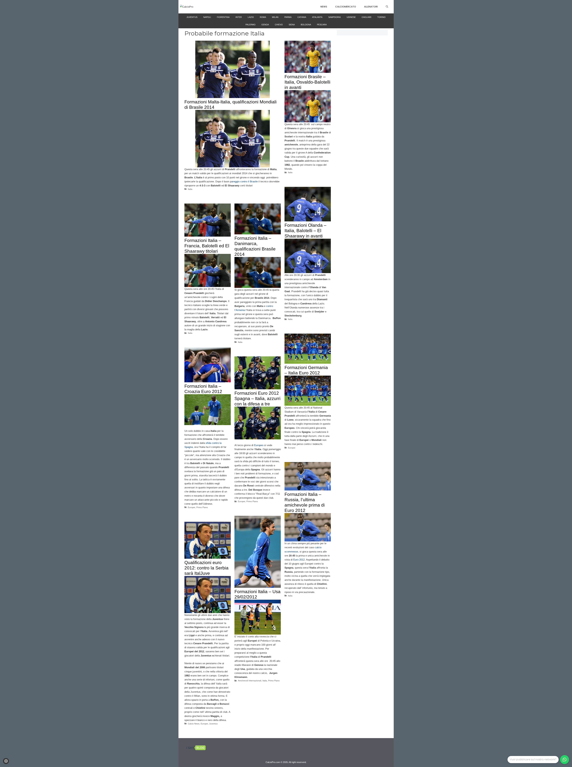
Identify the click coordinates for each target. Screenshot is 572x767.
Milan (275, 17)
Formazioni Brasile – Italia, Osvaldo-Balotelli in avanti (307, 82)
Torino (381, 17)
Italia (190, 189)
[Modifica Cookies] (6, 761)
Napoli (207, 17)
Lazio (251, 17)
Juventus (191, 17)
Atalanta (317, 17)
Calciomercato (345, 6)
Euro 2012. (299, 559)
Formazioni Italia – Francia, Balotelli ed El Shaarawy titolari (206, 246)
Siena (292, 24)
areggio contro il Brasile (244, 181)
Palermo (250, 24)
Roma (263, 17)
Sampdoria (334, 17)
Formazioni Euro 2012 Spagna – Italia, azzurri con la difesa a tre (257, 398)
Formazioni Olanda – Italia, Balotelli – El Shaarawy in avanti (305, 230)
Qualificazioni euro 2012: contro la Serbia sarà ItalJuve (206, 568)
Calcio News (193, 723)
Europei (291, 448)
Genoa (265, 24)
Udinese (351, 17)
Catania (301, 17)
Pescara (322, 24)
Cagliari (366, 17)
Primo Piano (202, 507)
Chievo (279, 24)
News (323, 6)
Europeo (258, 445)
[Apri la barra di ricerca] (387, 6)
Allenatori (371, 6)
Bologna (306, 24)
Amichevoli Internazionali (249, 680)
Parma (288, 17)
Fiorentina (223, 17)
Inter (239, 17)
